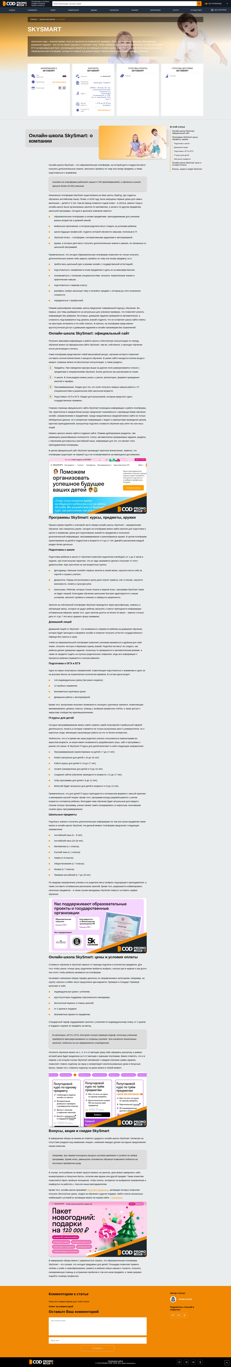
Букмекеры (32, 10)
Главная (33, 19)
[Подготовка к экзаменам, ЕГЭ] (60, 88)
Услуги (176, 10)
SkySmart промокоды (98, 1190)
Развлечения (73, 10)
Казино (12, 10)
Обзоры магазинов (47, 19)
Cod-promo (116, 1197)
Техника (134, 10)
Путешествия (196, 10)
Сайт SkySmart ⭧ (104, 110)
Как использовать (59, 82)
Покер (53, 10)
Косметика (114, 10)
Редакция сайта (115, 1361)
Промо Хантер (185, 1299)
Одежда (94, 10)
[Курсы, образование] (64, 88)
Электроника (155, 10)
